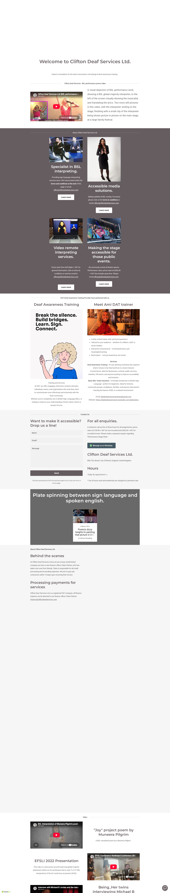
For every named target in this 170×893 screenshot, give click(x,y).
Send (56, 473)
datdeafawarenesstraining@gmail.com (116, 397)
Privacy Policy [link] (68, 480)
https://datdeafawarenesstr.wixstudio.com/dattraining (117, 400)
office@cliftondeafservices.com (66, 190)
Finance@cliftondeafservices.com (43, 599)
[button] (106, 475)
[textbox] (56, 432)
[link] (85, 525)
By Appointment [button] (99, 475)
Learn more (66, 197)
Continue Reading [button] (85, 538)
